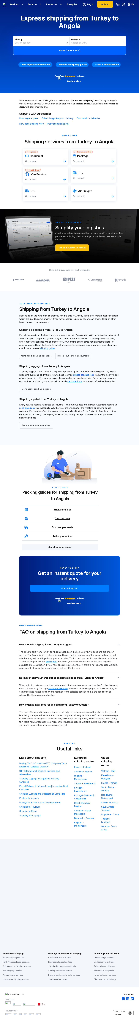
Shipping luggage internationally (62, 966)
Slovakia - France (83, 771)
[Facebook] (122, 999)
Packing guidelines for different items (64, 975)
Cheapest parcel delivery (105, 979)
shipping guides (47, 348)
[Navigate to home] (5, 4)
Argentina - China (110, 814)
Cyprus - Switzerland (84, 783)
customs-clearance (58, 688)
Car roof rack (62, 518)
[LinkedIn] (131, 999)
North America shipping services (16, 962)
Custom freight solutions (104, 957)
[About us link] (123, 4)
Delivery (75, 39)
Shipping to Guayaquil (30, 815)
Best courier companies (104, 970)
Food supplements (62, 527)
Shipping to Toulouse (29, 806)
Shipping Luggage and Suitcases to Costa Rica (42, 793)
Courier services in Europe (59, 957)
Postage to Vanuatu (29, 798)
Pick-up (18, 39)
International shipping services (16, 979)
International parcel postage (60, 962)
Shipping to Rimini (28, 811)
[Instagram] (127, 999)
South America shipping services (17, 966)
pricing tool (51, 661)
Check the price (69, 588)
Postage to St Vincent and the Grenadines (40, 802)
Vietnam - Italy (108, 771)
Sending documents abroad (60, 970)
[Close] (67, 42)
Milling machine (62, 536)
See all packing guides (60, 547)
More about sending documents (73, 356)
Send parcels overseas (58, 979)
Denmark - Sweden (84, 818)
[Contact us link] (118, 4)
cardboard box (74, 381)
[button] (69, 45)
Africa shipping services (13, 975)
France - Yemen (109, 783)
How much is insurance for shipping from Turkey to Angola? (54, 704)
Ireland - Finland (82, 767)
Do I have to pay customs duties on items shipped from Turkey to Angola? (62, 677)
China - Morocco (109, 802)
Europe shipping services (14, 957)
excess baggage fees (83, 374)
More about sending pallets (36, 425)
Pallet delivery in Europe (104, 966)
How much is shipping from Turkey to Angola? (45, 644)
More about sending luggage (36, 389)
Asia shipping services (12, 970)
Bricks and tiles (62, 509)
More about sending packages (36, 356)
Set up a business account (72, 247)
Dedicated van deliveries (105, 962)
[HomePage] (69, 994)
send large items (27, 408)
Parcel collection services (105, 975)
